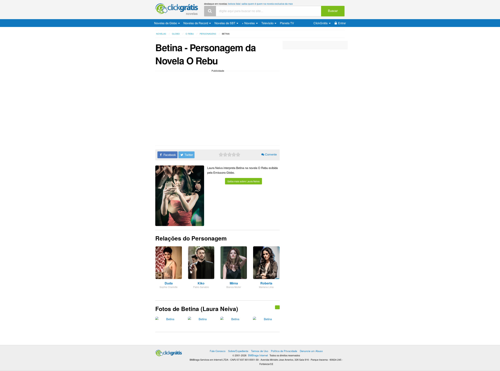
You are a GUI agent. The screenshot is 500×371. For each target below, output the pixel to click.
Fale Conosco (217, 351)
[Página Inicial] (176, 8)
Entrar (342, 23)
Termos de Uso (259, 351)
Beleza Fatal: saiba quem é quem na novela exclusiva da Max (260, 3)
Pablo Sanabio (201, 287)
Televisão (267, 23)
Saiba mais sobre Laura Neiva (243, 181)
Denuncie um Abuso (311, 351)
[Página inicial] (168, 352)
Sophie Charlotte (169, 287)
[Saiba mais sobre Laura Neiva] (277, 307)
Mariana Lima (266, 287)
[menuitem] (167, 23)
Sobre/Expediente (238, 351)
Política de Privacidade (284, 351)
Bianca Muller (233, 287)
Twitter (188, 155)
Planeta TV (287, 23)
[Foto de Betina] (168, 320)
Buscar (333, 10)
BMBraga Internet (258, 355)
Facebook (169, 155)
